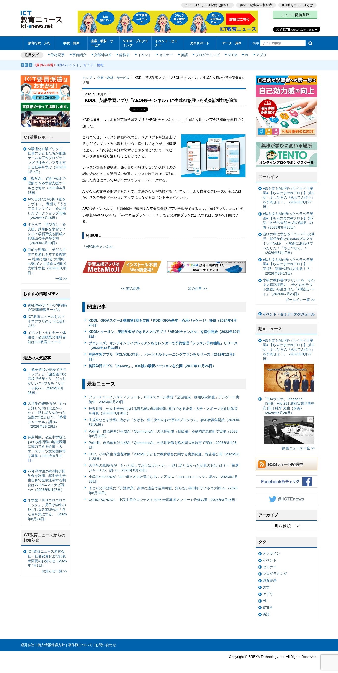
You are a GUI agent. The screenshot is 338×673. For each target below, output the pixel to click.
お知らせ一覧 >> (54, 571)
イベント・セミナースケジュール (289, 314)
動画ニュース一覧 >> (298, 448)
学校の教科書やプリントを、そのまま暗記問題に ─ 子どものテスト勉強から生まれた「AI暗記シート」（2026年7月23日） (289, 287)
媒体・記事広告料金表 (256, 5)
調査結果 (270, 580)
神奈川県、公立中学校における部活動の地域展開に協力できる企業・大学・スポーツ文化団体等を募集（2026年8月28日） (163, 411)
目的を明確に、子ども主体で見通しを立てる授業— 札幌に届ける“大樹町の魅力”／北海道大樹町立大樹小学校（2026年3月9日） (47, 261)
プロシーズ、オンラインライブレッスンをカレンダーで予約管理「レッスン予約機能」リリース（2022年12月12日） (163, 345)
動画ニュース (270, 329)
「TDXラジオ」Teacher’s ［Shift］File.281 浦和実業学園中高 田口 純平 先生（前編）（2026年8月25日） (288, 406)
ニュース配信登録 (295, 15)
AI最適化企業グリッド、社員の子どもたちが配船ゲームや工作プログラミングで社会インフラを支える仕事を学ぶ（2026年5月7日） (47, 160)
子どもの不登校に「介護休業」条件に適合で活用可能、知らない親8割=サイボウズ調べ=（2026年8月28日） (163, 490)
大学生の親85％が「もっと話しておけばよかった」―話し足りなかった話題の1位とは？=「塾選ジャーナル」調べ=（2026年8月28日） (164, 467)
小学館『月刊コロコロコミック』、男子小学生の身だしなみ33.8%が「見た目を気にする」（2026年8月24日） (47, 509)
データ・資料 (231, 43)
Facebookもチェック (286, 481)
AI (246, 55)
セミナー (166, 55)
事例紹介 (79, 55)
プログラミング (207, 55)
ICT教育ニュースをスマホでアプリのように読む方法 (47, 321)
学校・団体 (71, 43)
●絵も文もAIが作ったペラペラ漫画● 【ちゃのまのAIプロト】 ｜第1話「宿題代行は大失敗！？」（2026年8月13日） (288, 266)
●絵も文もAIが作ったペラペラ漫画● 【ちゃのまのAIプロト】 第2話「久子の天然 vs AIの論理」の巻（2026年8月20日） (288, 220)
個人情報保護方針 (51, 645)
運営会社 (27, 645)
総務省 (124, 55)
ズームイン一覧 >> (300, 300)
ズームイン (268, 177)
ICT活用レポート (38, 137)
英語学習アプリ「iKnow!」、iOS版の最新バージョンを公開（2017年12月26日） (152, 366)
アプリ (261, 55)
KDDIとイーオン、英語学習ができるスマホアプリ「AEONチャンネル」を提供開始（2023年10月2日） (164, 334)
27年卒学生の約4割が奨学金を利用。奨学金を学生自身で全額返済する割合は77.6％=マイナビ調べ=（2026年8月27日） (47, 480)
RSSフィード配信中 (286, 464)
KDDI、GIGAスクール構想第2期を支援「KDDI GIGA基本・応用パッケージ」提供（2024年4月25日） (163, 322)
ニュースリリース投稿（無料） (207, 5)
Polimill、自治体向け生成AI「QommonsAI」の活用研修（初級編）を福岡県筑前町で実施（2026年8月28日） (163, 433)
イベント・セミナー (166, 43)
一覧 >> (61, 279)
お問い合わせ (105, 645)
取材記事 (58, 55)
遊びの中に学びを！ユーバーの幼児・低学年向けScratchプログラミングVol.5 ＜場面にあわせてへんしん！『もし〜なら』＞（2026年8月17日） (289, 243)
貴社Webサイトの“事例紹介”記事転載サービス (47, 307)
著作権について (80, 645)
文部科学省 (102, 55)
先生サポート (199, 43)
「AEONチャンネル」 (99, 247)
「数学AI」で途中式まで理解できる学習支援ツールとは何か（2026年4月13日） (47, 186)
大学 (266, 587)
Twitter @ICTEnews (286, 499)
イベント (144, 55)
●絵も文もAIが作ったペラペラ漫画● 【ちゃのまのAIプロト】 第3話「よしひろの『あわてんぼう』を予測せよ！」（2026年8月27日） (289, 197)
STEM (232, 55)
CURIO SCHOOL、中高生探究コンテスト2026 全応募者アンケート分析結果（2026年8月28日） (164, 500)
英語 (184, 55)
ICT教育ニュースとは (297, 5)
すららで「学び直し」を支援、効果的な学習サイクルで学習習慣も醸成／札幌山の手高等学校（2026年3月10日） (47, 233)
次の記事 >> (197, 288)
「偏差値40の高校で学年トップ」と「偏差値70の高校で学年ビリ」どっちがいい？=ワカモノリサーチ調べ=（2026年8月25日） (47, 381)
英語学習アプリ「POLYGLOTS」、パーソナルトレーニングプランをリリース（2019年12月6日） (162, 356)
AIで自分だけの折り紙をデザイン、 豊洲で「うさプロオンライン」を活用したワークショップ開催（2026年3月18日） (47, 208)
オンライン (271, 553)
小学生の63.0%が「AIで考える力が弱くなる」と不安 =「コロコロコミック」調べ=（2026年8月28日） (163, 479)
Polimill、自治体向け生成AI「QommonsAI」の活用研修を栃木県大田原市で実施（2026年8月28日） (163, 445)
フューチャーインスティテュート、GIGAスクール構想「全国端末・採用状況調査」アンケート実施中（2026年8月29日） (164, 399)
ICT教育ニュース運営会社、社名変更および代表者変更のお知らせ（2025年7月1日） (47, 558)
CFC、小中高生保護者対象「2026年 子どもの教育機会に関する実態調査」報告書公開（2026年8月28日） (164, 456)
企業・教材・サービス (102, 43)
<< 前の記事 (130, 288)
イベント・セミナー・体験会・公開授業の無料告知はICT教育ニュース (47, 337)
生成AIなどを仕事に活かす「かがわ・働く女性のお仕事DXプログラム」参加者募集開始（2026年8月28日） (164, 422)
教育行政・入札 (39, 43)
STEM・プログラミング (135, 43)
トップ (87, 78)
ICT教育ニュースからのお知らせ (44, 537)
